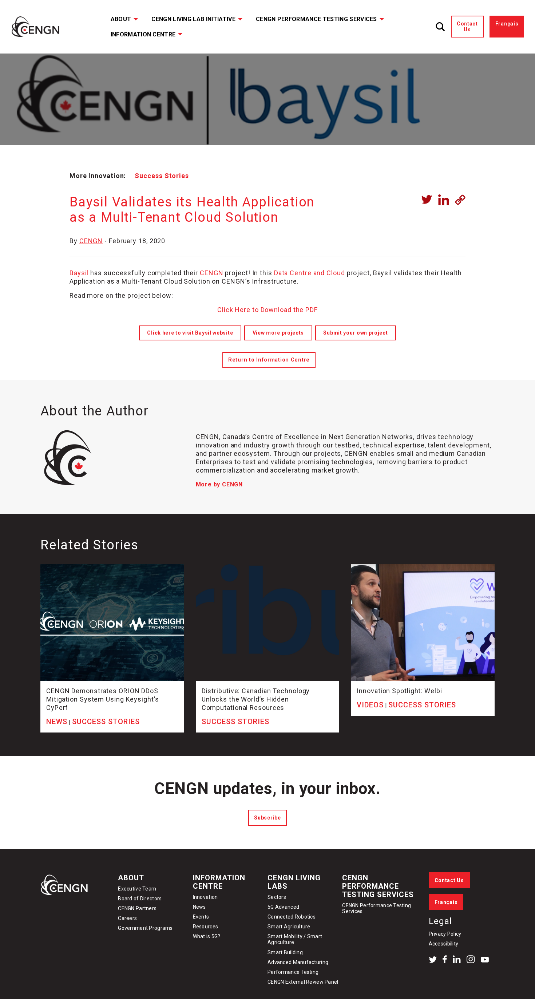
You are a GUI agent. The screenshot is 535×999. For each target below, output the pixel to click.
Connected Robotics (292, 917)
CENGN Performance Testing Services (316, 19)
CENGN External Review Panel (303, 982)
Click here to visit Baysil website (190, 333)
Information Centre (143, 34)
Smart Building (285, 952)
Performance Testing (293, 972)
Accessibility (444, 944)
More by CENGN (219, 484)
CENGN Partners (138, 908)
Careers (127, 918)
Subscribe (267, 818)
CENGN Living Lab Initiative (193, 19)
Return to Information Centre (269, 360)
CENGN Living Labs (294, 882)
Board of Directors (140, 898)
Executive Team (137, 889)
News (199, 907)
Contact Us (467, 26)
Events (201, 917)
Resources (205, 926)
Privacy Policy (445, 934)
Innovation (205, 897)
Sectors (277, 897)
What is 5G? (207, 936)
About (121, 19)
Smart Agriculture (289, 926)
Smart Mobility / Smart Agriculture (295, 939)
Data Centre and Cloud (308, 273)
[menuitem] (119, 19)
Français (507, 24)
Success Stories (162, 175)
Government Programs (145, 928)
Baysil (79, 273)
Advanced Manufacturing (298, 962)
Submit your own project (355, 333)
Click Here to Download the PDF (267, 309)
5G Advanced (283, 907)
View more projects (278, 333)
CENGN (91, 241)
